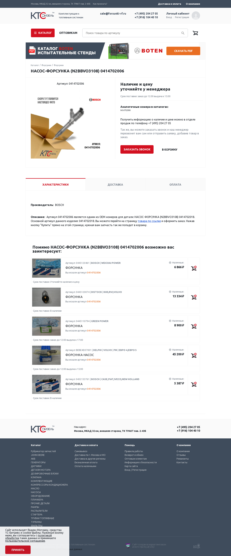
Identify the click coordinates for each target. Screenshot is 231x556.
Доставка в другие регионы (90, 458)
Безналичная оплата (86, 462)
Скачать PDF (183, 50)
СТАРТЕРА (36, 514)
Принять (17, 549)
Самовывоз (81, 451)
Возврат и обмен (134, 455)
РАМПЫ (35, 507)
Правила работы (134, 451)
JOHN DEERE (38, 455)
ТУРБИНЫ (36, 522)
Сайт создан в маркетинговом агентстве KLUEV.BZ (149, 545)
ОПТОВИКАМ (68, 32)
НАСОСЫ (36, 492)
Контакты (182, 462)
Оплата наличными (85, 466)
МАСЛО (35, 488)
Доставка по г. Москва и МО (90, 455)
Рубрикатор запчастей (43, 451)
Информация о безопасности (141, 462)
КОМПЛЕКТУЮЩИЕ (41, 481)
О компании (193, 4)
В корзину (169, 149)
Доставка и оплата (169, 4)
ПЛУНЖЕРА (37, 499)
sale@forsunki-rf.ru (113, 13)
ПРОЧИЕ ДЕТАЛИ (40, 503)
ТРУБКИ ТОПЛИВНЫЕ (42, 518)
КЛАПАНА (36, 477)
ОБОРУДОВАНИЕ (40, 496)
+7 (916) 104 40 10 (146, 17)
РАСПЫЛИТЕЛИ (39, 510)
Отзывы (181, 455)
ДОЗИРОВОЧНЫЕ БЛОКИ (45, 473)
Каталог (35, 65)
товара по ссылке (149, 221)
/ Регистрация (138, 470)
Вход (169, 17)
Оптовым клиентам (136, 458)
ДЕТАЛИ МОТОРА (41, 470)
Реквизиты (183, 458)
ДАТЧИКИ (36, 466)
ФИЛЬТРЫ (36, 525)
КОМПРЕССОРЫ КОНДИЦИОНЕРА (49, 484)
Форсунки (46, 65)
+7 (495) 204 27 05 (146, 13)
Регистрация (182, 17)
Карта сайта (131, 466)
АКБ (33, 458)
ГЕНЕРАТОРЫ (38, 462)
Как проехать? (100, 4)
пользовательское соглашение (25, 540)
